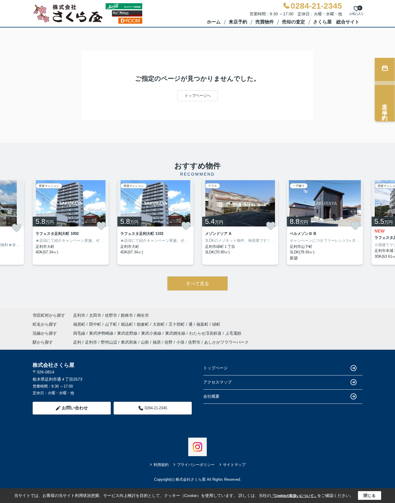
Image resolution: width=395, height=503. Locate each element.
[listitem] (70, 222)
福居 (157, 342)
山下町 (111, 324)
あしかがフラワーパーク (226, 342)
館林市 (127, 315)
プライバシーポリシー (196, 465)
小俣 (180, 342)
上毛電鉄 (233, 333)
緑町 (216, 324)
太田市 (95, 315)
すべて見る (197, 283)
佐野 (169, 342)
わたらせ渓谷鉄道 (206, 333)
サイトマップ (234, 465)
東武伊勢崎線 (102, 333)
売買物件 (264, 21)
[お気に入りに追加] (16, 228)
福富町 (203, 324)
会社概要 (211, 396)
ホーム (214, 21)
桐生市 (143, 315)
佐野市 (111, 315)
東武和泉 (129, 342)
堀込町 (127, 324)
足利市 (79, 315)
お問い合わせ (75, 407)
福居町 (79, 324)
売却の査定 (293, 21)
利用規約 (161, 465)
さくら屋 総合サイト (336, 21)
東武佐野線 (128, 333)
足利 (77, 342)
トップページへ (197, 95)
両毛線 (79, 333)
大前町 (159, 324)
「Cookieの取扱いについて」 (294, 496)
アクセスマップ (217, 382)
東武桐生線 (176, 333)
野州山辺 (109, 342)
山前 (145, 342)
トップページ (215, 368)
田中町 (95, 324)
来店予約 (238, 21)
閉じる (369, 495)
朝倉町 (143, 324)
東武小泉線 (152, 333)
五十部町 (177, 324)
